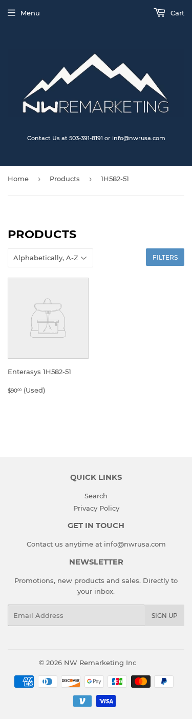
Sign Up (165, 615)
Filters (165, 257)
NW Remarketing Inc (100, 662)
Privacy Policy (96, 508)
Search (96, 496)
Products (65, 178)
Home (18, 178)
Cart (176, 13)
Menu (30, 13)
